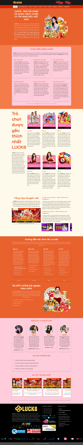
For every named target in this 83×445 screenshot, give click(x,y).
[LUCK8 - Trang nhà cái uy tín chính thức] (17, 2)
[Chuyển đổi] (14, 360)
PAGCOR (39, 64)
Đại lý (49, 280)
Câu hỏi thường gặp (48, 412)
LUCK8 (15, 6)
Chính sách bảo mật (48, 408)
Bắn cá (40, 6)
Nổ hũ (45, 6)
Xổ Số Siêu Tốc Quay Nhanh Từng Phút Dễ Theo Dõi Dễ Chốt (50, 390)
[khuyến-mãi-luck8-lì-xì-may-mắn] (69, 227)
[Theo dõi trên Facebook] (23, 424)
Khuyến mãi (66, 6)
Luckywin (35, 6)
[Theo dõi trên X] (25, 424)
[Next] (71, 228)
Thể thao (60, 6)
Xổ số (30, 6)
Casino (49, 6)
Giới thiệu (34, 280)
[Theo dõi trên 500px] (29, 424)
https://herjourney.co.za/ (65, 410)
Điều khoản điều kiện (48, 410)
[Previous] (42, 228)
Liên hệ (18, 280)
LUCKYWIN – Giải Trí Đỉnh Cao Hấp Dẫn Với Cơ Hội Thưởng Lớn (30, 390)
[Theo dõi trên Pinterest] (27, 424)
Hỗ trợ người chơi (22, 6)
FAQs (64, 280)
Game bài (55, 6)
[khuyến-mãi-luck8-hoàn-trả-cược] (54, 227)
